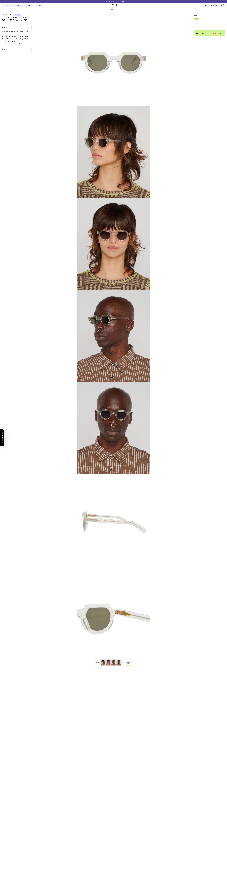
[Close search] (41, 5)
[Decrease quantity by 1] (199, 26)
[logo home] (113, 7)
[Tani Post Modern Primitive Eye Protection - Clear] (97, 662)
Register (214, 5)
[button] (2, 437)
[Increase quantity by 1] (220, 26)
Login (206, 5)
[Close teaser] (4, 429)
